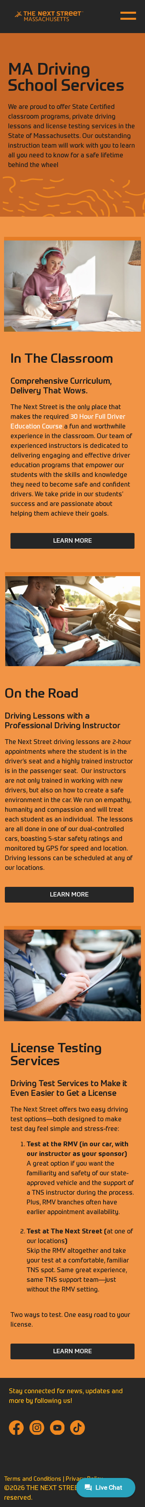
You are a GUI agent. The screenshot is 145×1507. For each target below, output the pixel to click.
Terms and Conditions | (35, 1479)
